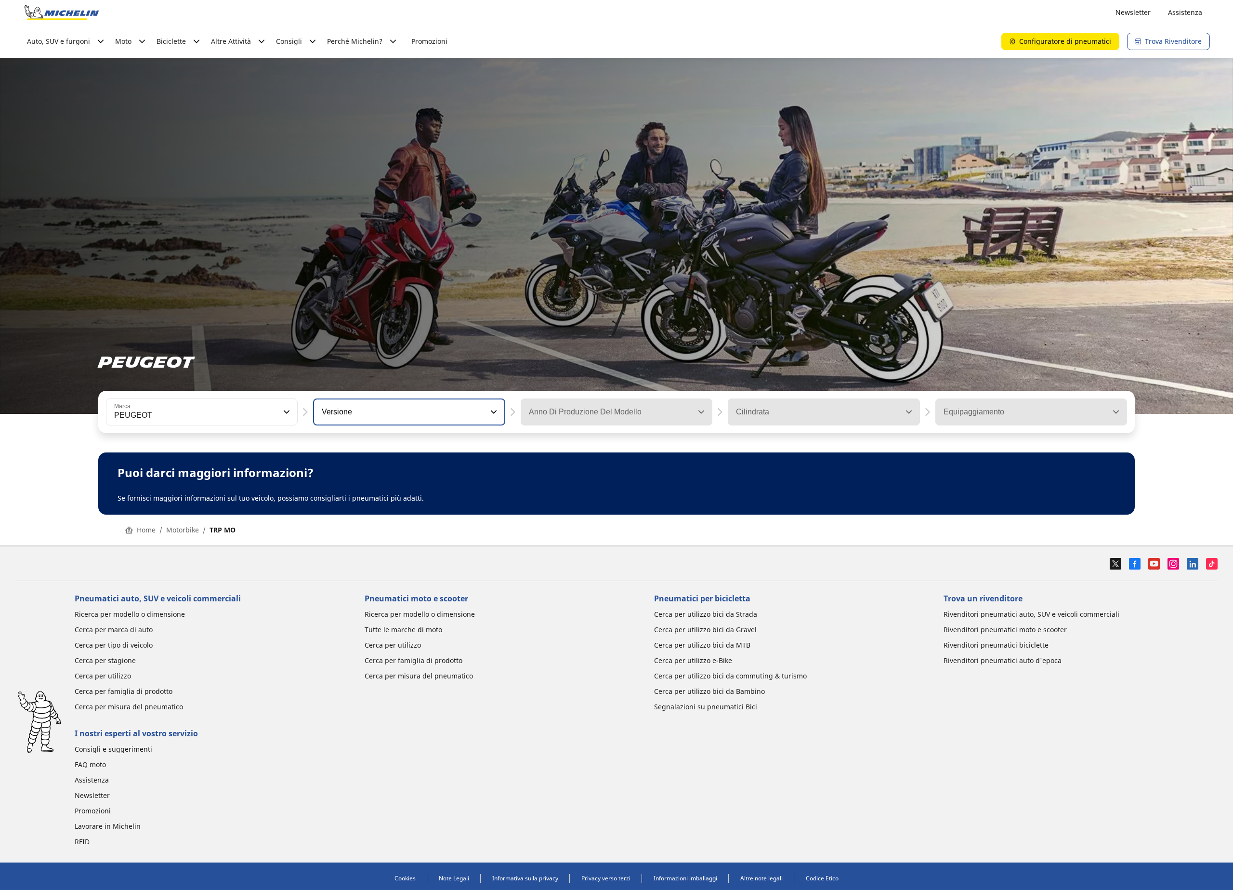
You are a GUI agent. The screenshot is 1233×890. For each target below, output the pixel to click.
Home (146, 529)
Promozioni (429, 41)
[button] (285, 412)
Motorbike (182, 529)
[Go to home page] (61, 12)
